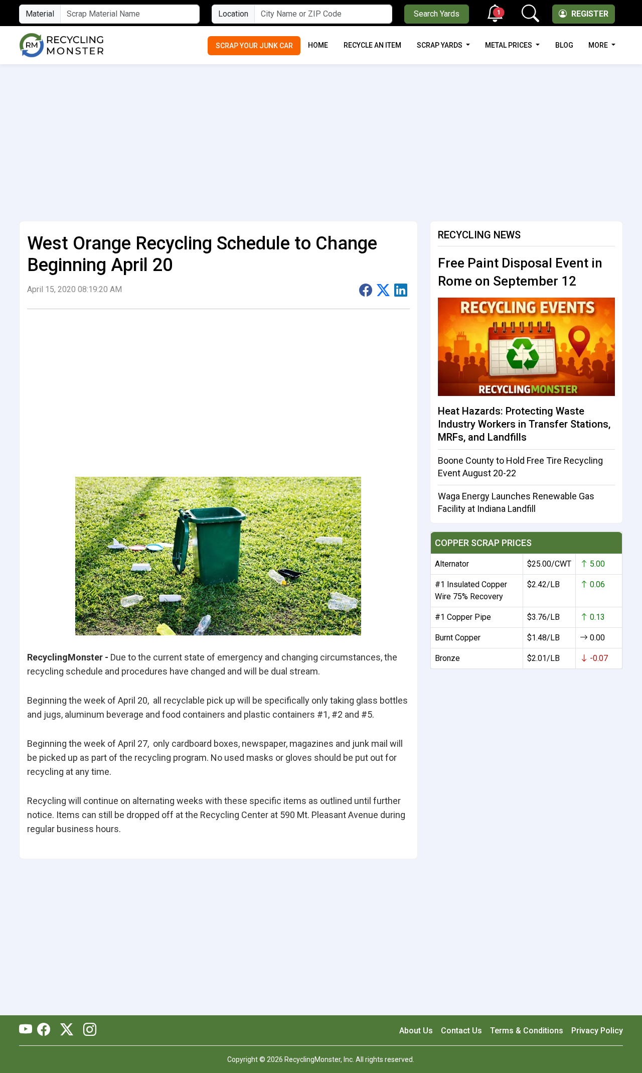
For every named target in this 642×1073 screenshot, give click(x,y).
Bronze (447, 658)
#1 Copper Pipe (463, 617)
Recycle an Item (372, 45)
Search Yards (436, 14)
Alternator (452, 564)
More (598, 45)
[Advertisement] (321, 138)
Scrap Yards (440, 45)
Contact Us (461, 1030)
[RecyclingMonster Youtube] (28, 1030)
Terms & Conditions (526, 1030)
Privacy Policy (597, 1030)
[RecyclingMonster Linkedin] (87, 1030)
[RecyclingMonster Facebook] (46, 1030)
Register (588, 14)
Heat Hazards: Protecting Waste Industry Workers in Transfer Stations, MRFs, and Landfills (524, 424)
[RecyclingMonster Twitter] (66, 1030)
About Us (416, 1030)
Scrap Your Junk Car (254, 46)
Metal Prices (509, 45)
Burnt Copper (457, 637)
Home (318, 45)
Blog (564, 45)
